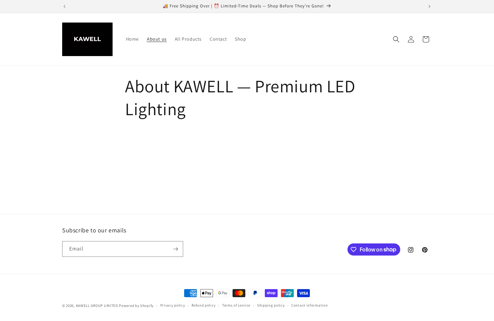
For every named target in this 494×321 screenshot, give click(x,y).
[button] (396, 39)
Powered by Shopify (136, 305)
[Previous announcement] (64, 6)
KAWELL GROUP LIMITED (97, 305)
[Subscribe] (175, 249)
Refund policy (203, 305)
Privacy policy (172, 305)
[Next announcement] (429, 6)
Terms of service (236, 305)
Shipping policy (271, 305)
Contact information (309, 305)
